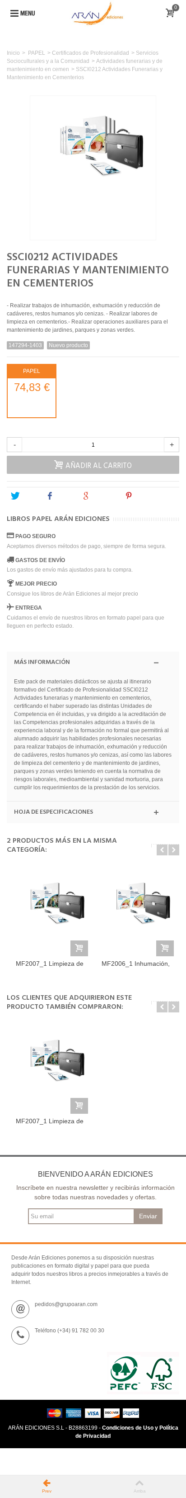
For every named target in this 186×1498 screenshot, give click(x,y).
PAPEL (36, 53)
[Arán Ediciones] (97, 13)
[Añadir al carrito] (79, 948)
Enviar (148, 1216)
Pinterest (147, 496)
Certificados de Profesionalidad (90, 53)
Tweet (28, 496)
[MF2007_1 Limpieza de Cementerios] (49, 913)
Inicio (13, 53)
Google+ (104, 496)
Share (64, 496)
